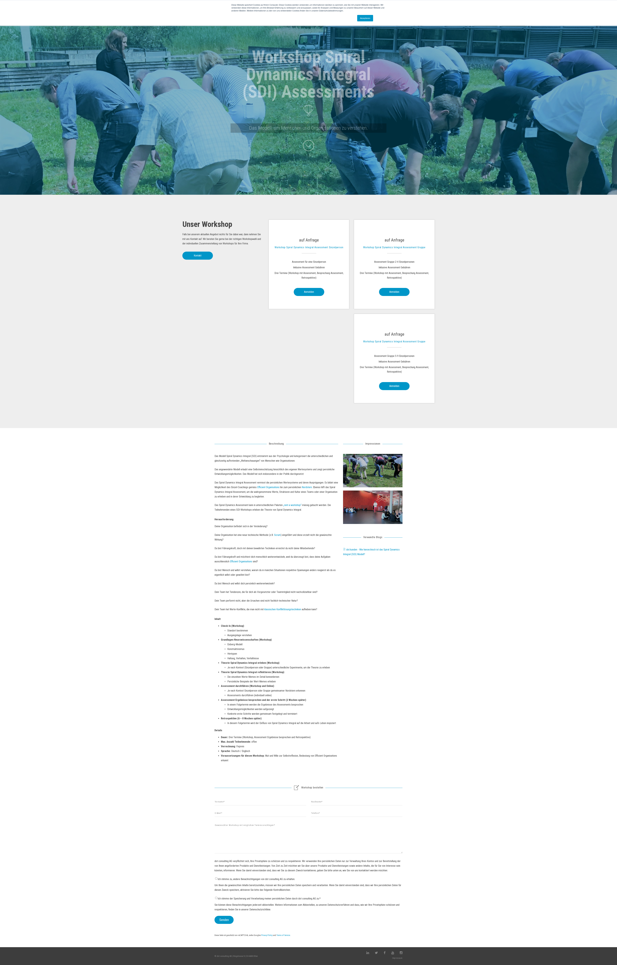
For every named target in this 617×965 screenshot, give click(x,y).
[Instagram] (401, 952)
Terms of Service (283, 935)
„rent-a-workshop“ (292, 505)
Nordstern (307, 487)
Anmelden (309, 291)
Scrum (277, 534)
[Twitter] (376, 952)
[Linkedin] (367, 952)
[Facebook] (384, 952)
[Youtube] (392, 952)
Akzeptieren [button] (365, 18)
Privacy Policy (267, 935)
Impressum (397, 958)
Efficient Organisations (268, 487)
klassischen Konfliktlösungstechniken (282, 609)
